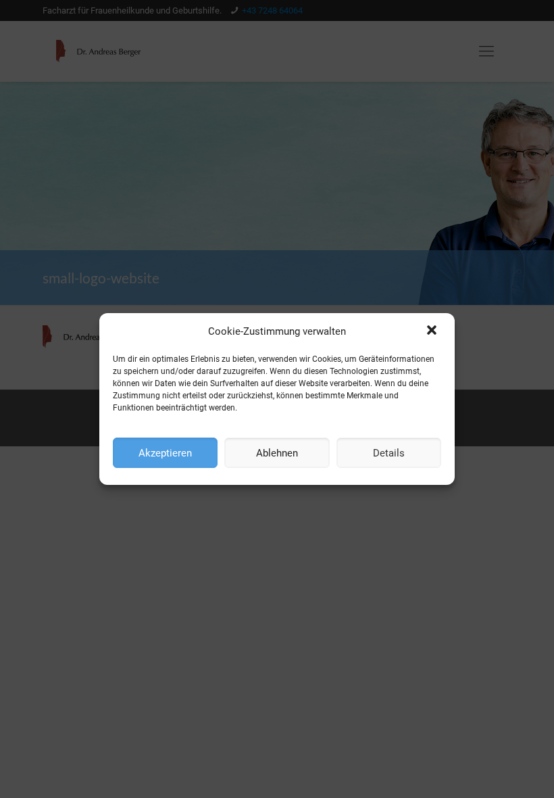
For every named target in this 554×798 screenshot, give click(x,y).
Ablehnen (277, 453)
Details (389, 453)
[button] (433, 331)
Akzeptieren (165, 453)
